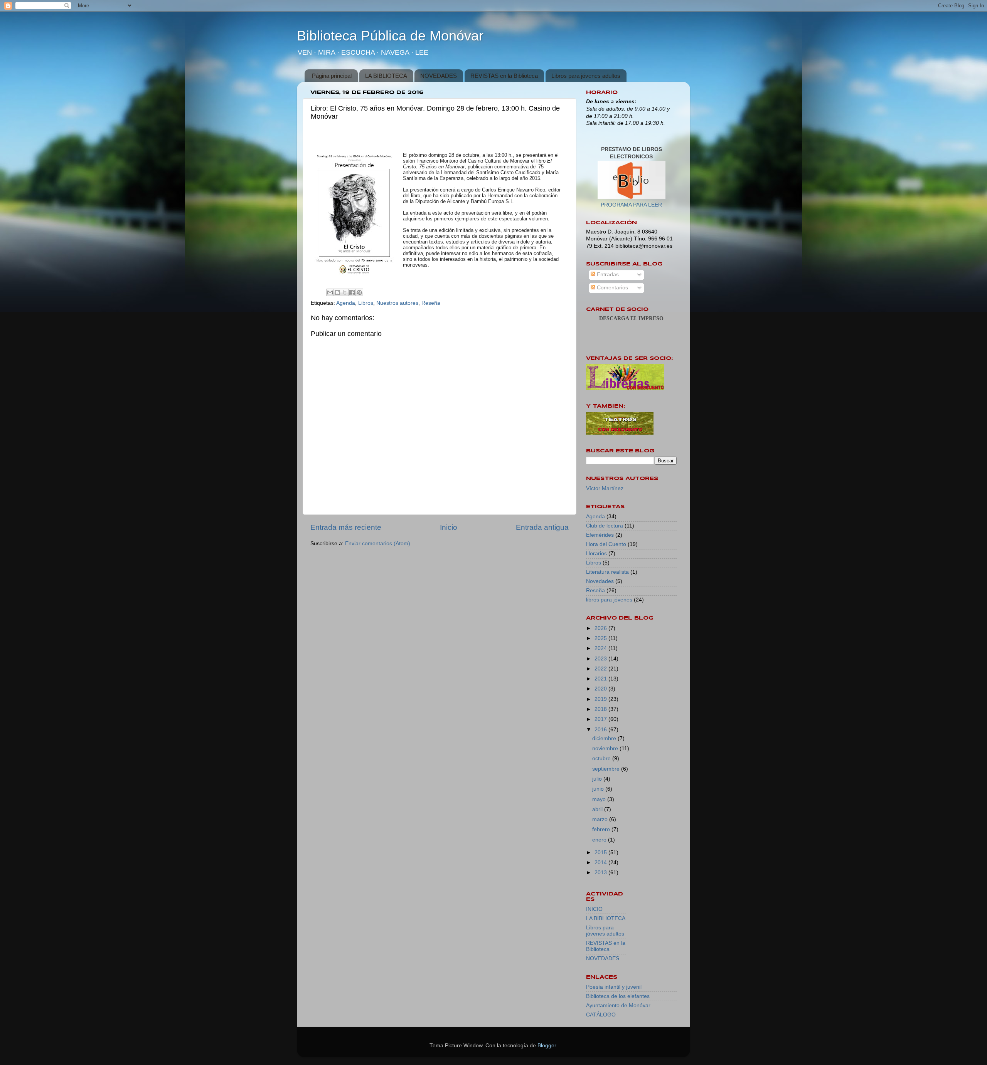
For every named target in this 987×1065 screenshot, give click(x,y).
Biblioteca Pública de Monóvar (390, 36)
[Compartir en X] (345, 292)
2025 (601, 638)
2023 (601, 659)
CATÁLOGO (601, 1015)
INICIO (594, 909)
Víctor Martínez (604, 488)
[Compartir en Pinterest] (359, 292)
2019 (601, 699)
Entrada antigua (542, 527)
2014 (601, 862)
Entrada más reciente (345, 527)
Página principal (332, 75)
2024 (601, 648)
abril (598, 809)
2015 (601, 852)
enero (600, 840)
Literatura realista (607, 572)
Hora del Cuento (606, 544)
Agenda (345, 303)
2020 (601, 689)
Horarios (596, 553)
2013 (601, 872)
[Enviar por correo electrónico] (330, 292)
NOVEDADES (438, 75)
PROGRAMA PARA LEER (631, 205)
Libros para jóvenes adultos (585, 75)
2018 (601, 709)
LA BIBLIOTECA (386, 75)
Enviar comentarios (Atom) (377, 543)
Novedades (600, 581)
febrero (601, 829)
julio (597, 779)
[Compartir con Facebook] (352, 292)
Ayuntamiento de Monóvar (618, 1005)
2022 (601, 669)
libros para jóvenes (609, 600)
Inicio (448, 527)
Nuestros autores (397, 303)
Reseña (430, 303)
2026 (601, 628)
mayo (599, 799)
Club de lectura (604, 526)
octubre (602, 758)
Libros (365, 303)
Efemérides (600, 535)
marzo (600, 819)
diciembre (605, 738)
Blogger (546, 1045)
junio (598, 789)
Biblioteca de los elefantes (618, 996)
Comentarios (611, 288)
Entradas (607, 274)
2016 (601, 729)
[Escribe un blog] (337, 292)
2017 (601, 719)
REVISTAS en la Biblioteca (504, 75)
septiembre (606, 769)
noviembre (606, 748)
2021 (601, 679)
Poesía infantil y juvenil (614, 987)
